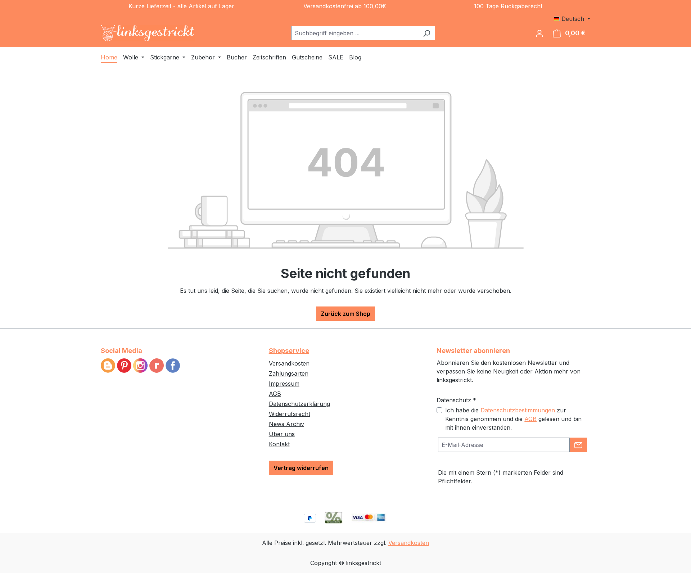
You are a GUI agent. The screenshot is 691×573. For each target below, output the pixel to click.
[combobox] (355, 33)
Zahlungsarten (288, 373)
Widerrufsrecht (289, 413)
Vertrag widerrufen (301, 467)
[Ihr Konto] (539, 33)
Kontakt (279, 444)
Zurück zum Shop (345, 313)
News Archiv (286, 423)
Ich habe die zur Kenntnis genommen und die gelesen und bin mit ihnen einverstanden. (513, 419)
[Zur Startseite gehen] (148, 33)
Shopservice (289, 350)
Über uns (282, 434)
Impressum (284, 383)
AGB (275, 393)
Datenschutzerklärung (299, 403)
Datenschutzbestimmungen (517, 410)
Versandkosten (289, 363)
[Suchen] (426, 33)
